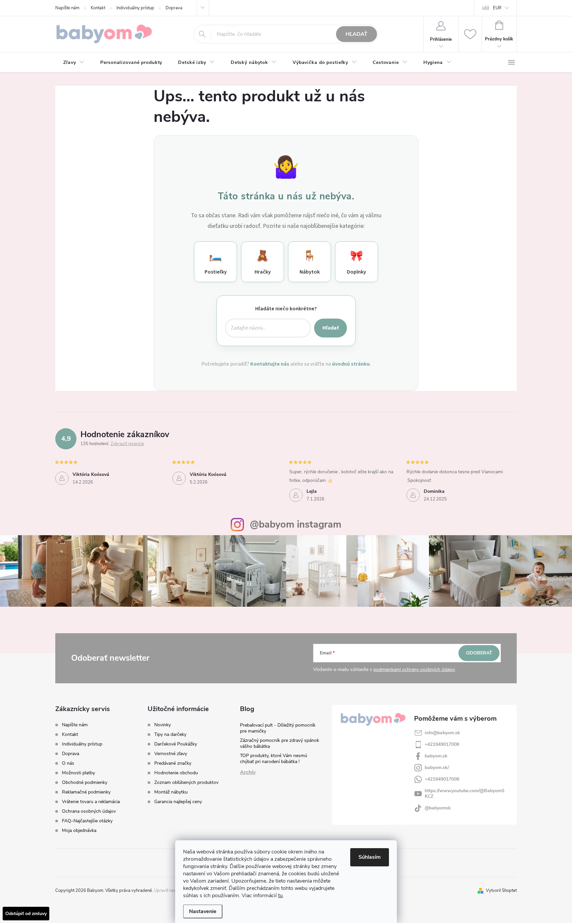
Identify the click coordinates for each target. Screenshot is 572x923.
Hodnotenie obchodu (176, 773)
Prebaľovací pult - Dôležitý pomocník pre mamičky (277, 728)
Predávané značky (172, 763)
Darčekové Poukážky (175, 744)
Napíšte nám (67, 8)
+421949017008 (442, 744)
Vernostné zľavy (170, 753)
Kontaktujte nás (269, 364)
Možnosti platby (78, 773)
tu (280, 895)
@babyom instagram (295, 524)
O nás (68, 763)
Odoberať (479, 653)
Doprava (174, 8)
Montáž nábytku (171, 792)
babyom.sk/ (437, 767)
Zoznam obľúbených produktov (186, 782)
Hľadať (356, 34)
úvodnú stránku (351, 364)
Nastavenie (202, 911)
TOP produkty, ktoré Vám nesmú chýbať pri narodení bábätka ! (273, 758)
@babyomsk (438, 808)
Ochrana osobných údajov (89, 811)
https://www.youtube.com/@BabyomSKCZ (464, 793)
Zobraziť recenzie (127, 444)
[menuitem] (73, 62)
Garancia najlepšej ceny (178, 801)
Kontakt (98, 8)
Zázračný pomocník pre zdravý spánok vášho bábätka (279, 743)
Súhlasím (369, 857)
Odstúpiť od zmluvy (26, 913)
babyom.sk (436, 756)
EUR (497, 8)
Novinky (162, 725)
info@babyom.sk (442, 733)
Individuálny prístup (135, 8)
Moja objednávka (79, 830)
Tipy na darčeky (170, 734)
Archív (248, 772)
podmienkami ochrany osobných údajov (414, 669)
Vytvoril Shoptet (501, 891)
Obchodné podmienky (84, 782)
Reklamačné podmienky (86, 792)
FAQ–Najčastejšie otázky (87, 821)
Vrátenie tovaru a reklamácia (91, 801)
